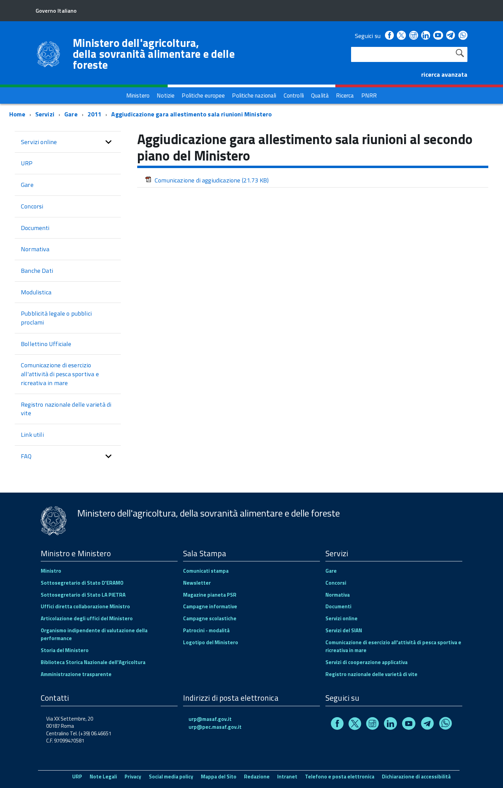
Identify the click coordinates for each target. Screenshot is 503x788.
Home (17, 114)
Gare (71, 114)
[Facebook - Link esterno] (389, 35)
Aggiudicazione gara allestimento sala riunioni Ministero (191, 114)
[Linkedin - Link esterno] (425, 35)
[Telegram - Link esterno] (450, 35)
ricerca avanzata (444, 74)
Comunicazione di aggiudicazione (212, 180)
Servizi (44, 114)
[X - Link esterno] (401, 35)
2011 (95, 114)
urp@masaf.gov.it (210, 719)
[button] (108, 142)
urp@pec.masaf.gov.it (215, 727)
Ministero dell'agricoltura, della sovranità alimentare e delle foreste (154, 53)
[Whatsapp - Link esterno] (463, 35)
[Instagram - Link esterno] (413, 35)
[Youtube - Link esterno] (438, 35)
